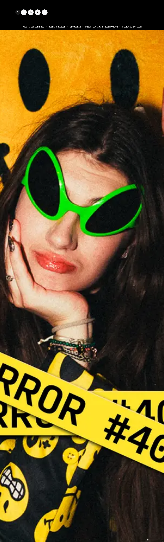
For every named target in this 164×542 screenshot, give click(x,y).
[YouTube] (38, 12)
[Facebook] (24, 12)
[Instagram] (31, 12)
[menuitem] (34, 27)
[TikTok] (45, 12)
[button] (17, 12)
